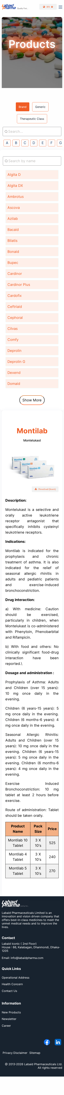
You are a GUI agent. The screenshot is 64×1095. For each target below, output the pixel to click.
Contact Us (9, 991)
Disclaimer (20, 1053)
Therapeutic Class (32, 118)
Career (6, 1025)
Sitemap (34, 1053)
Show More (32, 400)
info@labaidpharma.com (27, 958)
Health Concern (12, 984)
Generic (40, 107)
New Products (11, 1012)
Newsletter (9, 1019)
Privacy (8, 1053)
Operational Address (15, 977)
